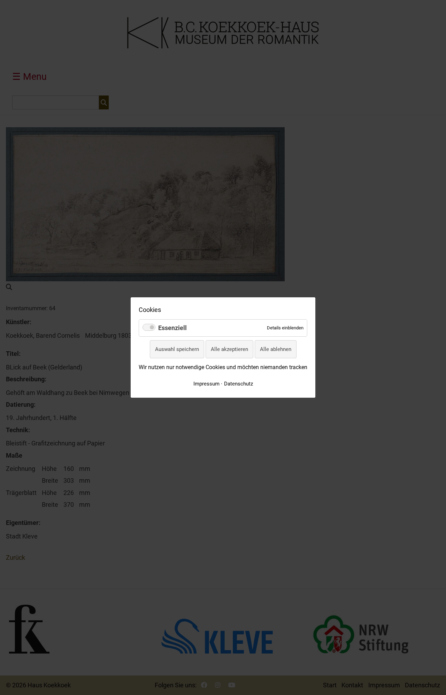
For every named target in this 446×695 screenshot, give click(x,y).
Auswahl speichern (177, 349)
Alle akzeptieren (229, 349)
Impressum (206, 384)
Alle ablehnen (275, 349)
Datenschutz (238, 384)
